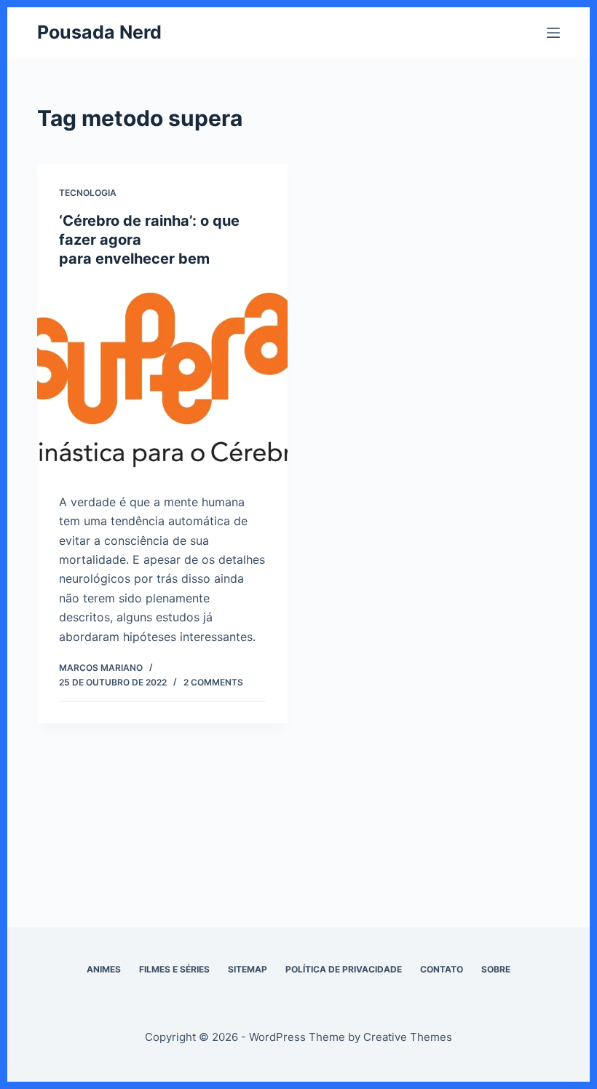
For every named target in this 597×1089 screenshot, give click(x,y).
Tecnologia (87, 192)
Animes (104, 969)
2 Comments (213, 682)
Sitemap (247, 969)
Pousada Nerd (99, 32)
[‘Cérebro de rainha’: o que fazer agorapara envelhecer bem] (162, 377)
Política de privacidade (343, 969)
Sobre (495, 969)
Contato (441, 969)
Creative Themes (407, 1037)
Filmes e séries (174, 969)
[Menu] (553, 32)
